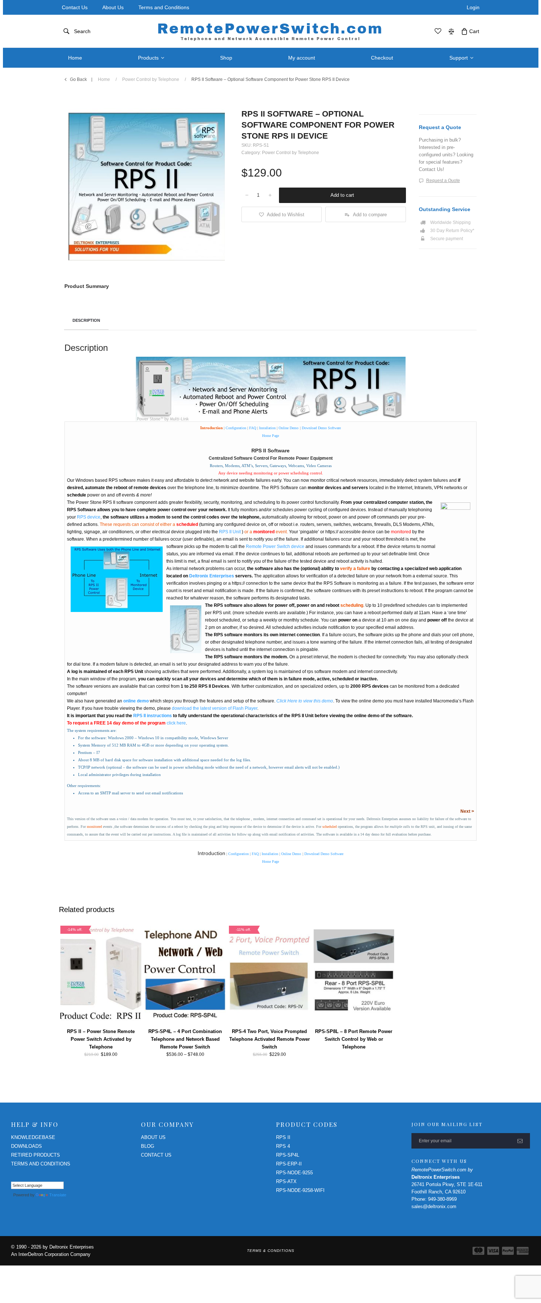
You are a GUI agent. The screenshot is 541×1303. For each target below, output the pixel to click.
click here (176, 723)
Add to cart (342, 195)
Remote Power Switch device (275, 546)
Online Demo (288, 428)
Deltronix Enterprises (211, 575)
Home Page (270, 436)
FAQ (252, 428)
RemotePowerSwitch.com (270, 31)
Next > (467, 811)
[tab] (86, 321)
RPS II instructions (152, 715)
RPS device (88, 517)
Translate (57, 1195)
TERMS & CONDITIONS (270, 1251)
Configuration (236, 428)
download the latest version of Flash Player (214, 708)
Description (86, 320)
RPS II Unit (230, 531)
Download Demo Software (321, 428)
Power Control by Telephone (150, 79)
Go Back (78, 79)
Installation (267, 428)
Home (104, 79)
